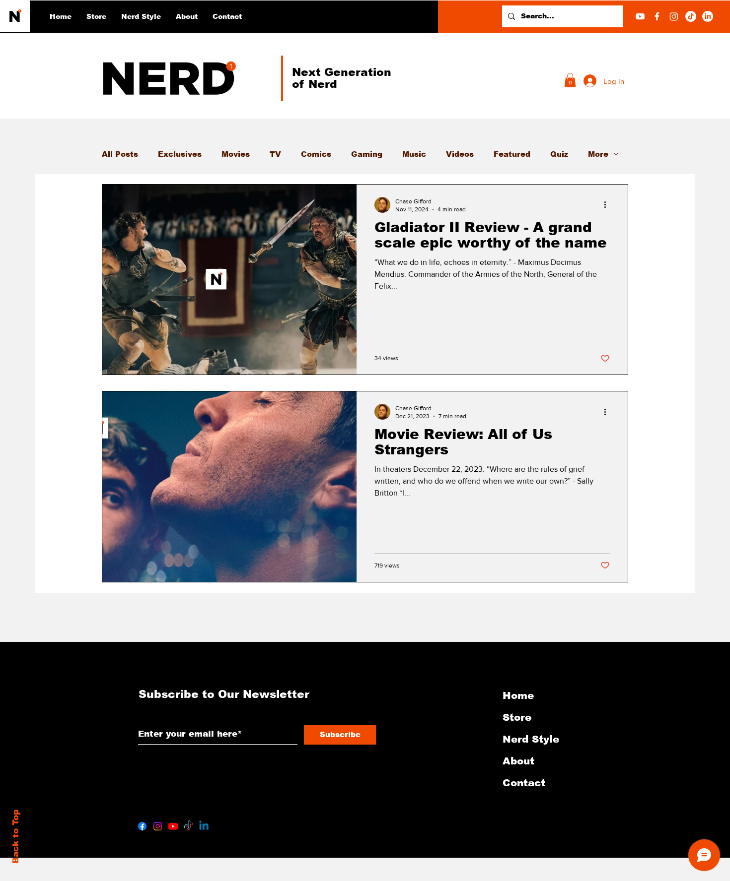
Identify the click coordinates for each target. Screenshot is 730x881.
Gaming (366, 154)
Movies (235, 154)
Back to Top (15, 837)
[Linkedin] (204, 826)
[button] (141, 16)
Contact (524, 782)
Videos (460, 154)
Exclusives (180, 154)
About (518, 760)
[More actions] (608, 205)
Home (518, 695)
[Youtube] (173, 826)
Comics (316, 154)
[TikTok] (690, 16)
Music (414, 154)
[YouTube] (640, 16)
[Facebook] (657, 16)
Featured (512, 154)
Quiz (559, 154)
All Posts (120, 154)
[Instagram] (673, 16)
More (598, 154)
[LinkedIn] (707, 16)
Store (517, 717)
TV (275, 154)
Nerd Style (531, 739)
